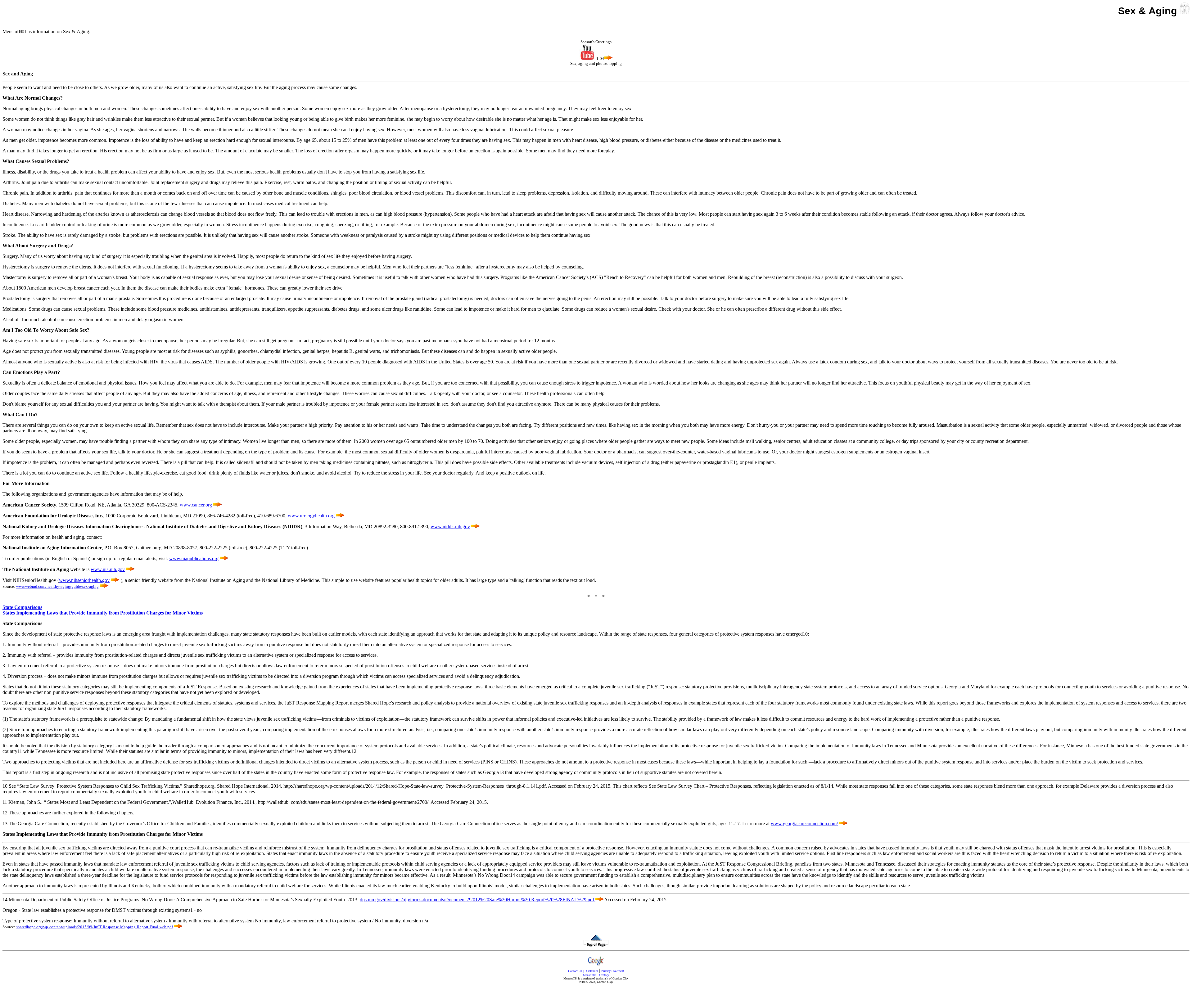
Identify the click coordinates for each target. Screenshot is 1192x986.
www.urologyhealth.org (311, 515)
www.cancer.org (196, 504)
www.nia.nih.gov (108, 569)
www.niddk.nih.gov (450, 526)
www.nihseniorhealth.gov (84, 580)
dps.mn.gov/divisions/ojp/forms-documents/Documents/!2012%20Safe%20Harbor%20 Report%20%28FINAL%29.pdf (477, 899)
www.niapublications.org (194, 558)
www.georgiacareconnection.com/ (804, 823)
